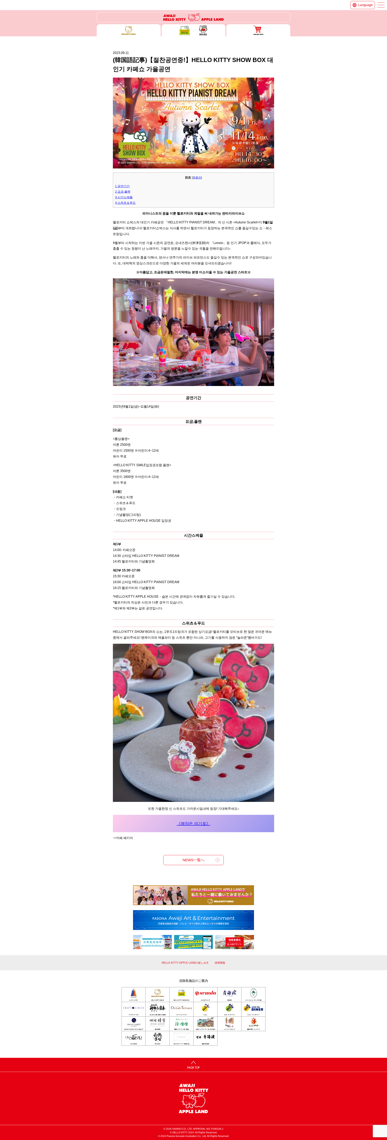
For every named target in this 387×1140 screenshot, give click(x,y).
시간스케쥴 (124, 197)
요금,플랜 (122, 191)
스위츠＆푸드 (125, 202)
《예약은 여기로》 (193, 823)
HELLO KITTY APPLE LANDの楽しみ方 (185, 962)
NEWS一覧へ (193, 860)
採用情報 (220, 962)
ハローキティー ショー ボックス (194, 30)
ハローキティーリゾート (193, 17)
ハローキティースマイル (129, 30)
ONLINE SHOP (258, 30)
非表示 (197, 177)
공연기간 (122, 186)
